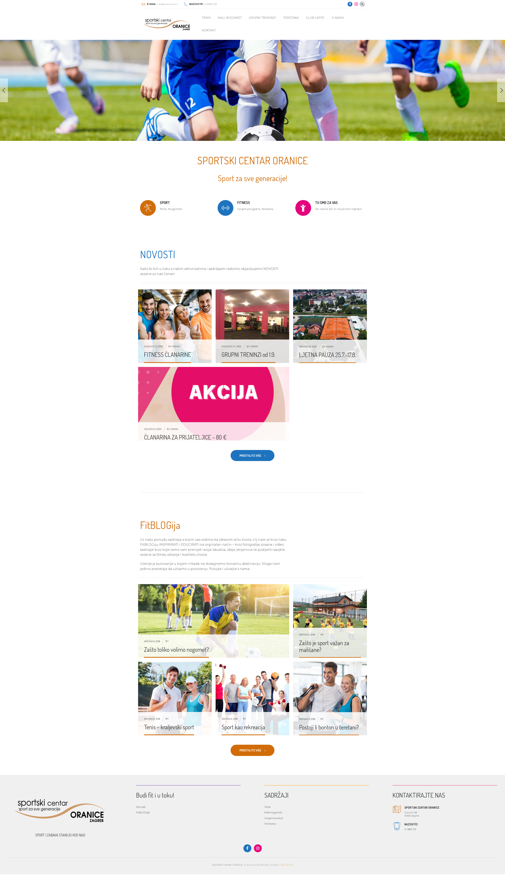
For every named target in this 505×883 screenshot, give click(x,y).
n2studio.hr (286, 864)
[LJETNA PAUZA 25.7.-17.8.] (330, 326)
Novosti (141, 806)
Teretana (291, 18)
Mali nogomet (230, 18)
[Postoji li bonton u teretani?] (330, 698)
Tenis (206, 18)
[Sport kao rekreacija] (252, 698)
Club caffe (315, 18)
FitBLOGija (143, 812)
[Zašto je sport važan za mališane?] (330, 621)
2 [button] (245, 132)
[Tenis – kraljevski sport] (175, 698)
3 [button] (252, 132)
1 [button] (238, 132)
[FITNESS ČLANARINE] (175, 326)
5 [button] (266, 132)
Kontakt (209, 30)
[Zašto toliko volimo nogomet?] (213, 621)
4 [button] (260, 133)
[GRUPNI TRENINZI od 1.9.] (252, 326)
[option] (252, 90)
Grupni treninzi (262, 18)
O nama (338, 18)
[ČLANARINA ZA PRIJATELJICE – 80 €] (213, 406)
